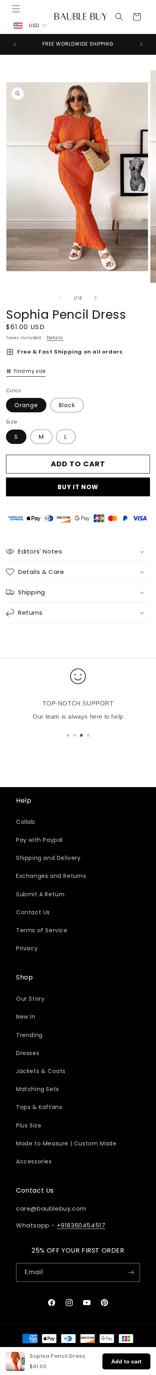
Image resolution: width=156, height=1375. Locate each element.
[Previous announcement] (15, 44)
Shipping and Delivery (48, 858)
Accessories (34, 1161)
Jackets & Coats (41, 1071)
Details (55, 338)
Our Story (30, 999)
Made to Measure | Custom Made (66, 1143)
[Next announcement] (141, 44)
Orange (26, 405)
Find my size (30, 371)
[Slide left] (60, 298)
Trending (29, 1035)
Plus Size (28, 1125)
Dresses (27, 1053)
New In (26, 1017)
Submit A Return (40, 894)
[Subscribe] (131, 1272)
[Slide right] (95, 298)
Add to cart (126, 1361)
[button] (16, 9)
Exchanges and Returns (51, 876)
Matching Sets (37, 1089)
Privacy (27, 948)
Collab (25, 822)
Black (67, 405)
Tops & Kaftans (39, 1107)
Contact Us (33, 912)
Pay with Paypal (39, 840)
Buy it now (78, 487)
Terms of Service (42, 930)
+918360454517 (81, 1225)
